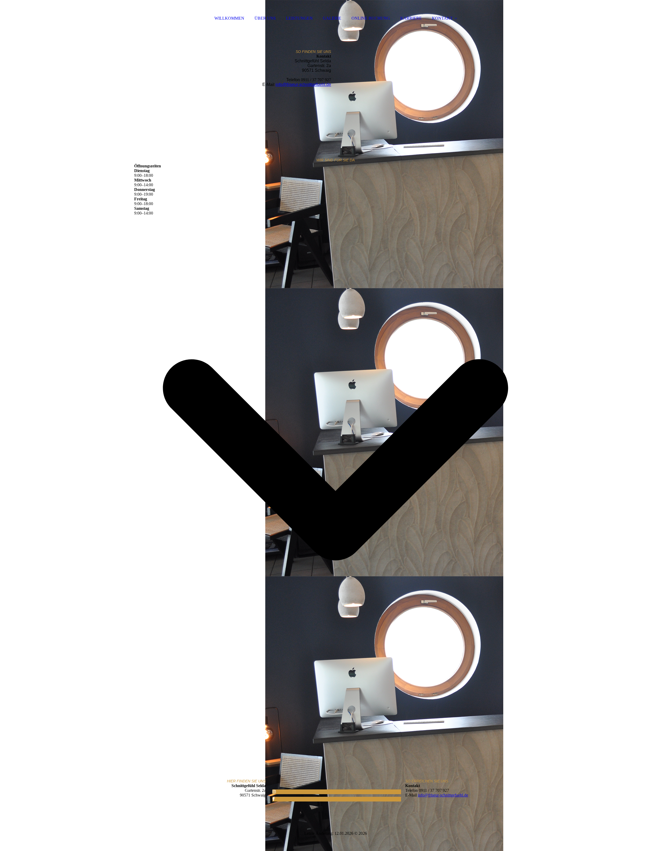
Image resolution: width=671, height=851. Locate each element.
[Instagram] (274, 791)
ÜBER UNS (265, 18)
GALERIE (332, 18)
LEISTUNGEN (299, 18)
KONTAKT (442, 18)
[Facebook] (273, 799)
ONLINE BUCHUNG (370, 18)
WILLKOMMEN (229, 18)
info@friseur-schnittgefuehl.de (303, 84)
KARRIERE (411, 18)
